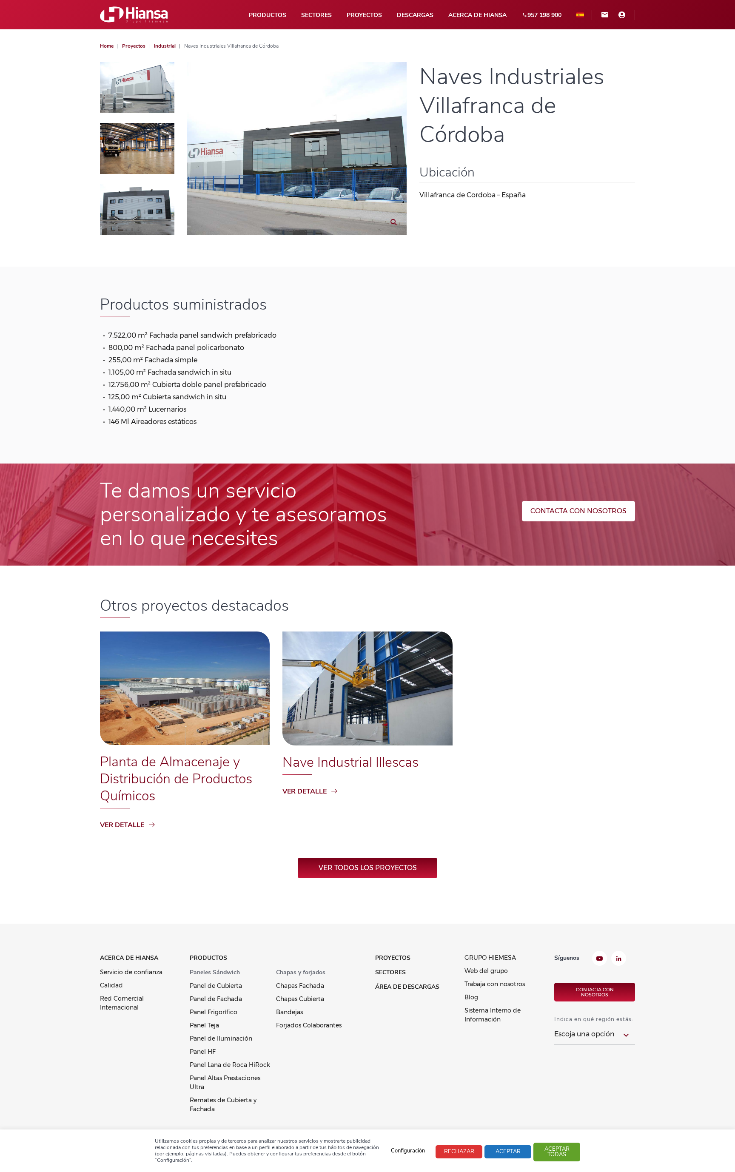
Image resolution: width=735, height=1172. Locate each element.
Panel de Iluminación (221, 1038)
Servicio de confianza (131, 972)
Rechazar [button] (459, 1151)
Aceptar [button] (508, 1151)
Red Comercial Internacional (122, 1003)
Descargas (415, 15)
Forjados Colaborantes (309, 1025)
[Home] (134, 14)
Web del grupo (486, 971)
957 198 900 (544, 15)
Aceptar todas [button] (557, 1151)
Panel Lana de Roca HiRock (230, 1065)
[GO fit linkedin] (618, 959)
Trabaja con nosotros (494, 984)
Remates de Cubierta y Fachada (223, 1104)
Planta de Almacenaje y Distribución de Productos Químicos (176, 779)
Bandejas (289, 1012)
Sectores (316, 15)
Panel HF (203, 1051)
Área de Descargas (407, 987)
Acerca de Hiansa (477, 15)
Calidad (111, 985)
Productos (267, 15)
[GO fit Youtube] (599, 959)
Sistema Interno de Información (492, 1015)
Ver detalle (122, 825)
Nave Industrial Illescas (350, 762)
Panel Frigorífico (213, 1012)
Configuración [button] (408, 1151)
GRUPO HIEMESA (490, 957)
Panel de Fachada (216, 999)
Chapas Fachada (300, 986)
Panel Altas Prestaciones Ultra (225, 1082)
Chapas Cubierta (300, 999)
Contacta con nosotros (578, 511)
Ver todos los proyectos (368, 868)
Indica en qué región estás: (593, 1019)
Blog (471, 997)
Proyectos (364, 15)
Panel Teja (204, 1025)
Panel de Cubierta (216, 986)
